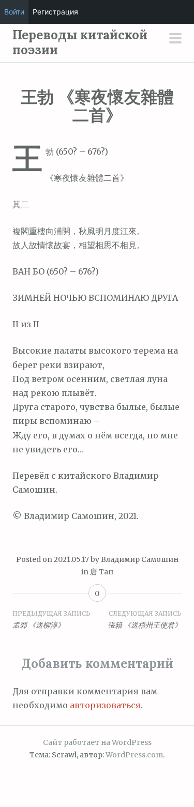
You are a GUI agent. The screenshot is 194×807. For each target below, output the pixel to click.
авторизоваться (105, 705)
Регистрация (55, 11)
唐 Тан (101, 571)
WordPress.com (134, 754)
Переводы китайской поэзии (79, 42)
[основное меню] (175, 39)
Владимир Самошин (139, 559)
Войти (14, 11)
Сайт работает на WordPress (97, 742)
